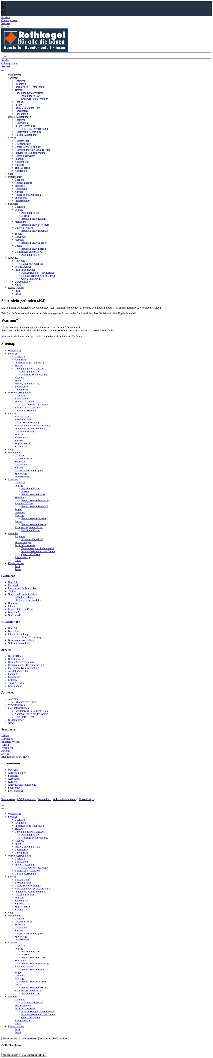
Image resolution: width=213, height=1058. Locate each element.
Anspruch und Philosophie (29, 194)
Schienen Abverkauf (32, 263)
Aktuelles (13, 533)
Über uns (19, 179)
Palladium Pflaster (30, 95)
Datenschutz (44, 799)
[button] (2, 70)
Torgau (18, 233)
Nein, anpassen (28, 1038)
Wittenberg (20, 236)
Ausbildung (21, 188)
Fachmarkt (20, 83)
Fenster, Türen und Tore (27, 107)
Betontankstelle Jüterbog (34, 242)
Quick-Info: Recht (30, 278)
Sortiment (13, 353)
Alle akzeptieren (10, 1038)
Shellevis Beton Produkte (34, 98)
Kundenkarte (21, 161)
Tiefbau (19, 89)
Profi (17, 290)
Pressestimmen (22, 200)
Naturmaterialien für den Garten (38, 275)
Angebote (20, 260)
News (18, 284)
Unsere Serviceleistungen (28, 146)
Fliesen (18, 104)
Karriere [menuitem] (5, 17)
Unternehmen (15, 452)
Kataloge (19, 164)
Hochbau (19, 101)
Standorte (20, 185)
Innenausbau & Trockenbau (29, 86)
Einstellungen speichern (32, 1055)
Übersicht (20, 80)
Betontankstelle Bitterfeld (34, 230)
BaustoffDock (22, 140)
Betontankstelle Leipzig (33, 218)
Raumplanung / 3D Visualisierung (32, 149)
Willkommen (14, 74)
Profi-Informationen (25, 269)
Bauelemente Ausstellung (28, 131)
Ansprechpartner (23, 182)
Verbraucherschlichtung (65, 799)
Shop (10, 173)
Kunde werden (16, 563)
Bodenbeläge (21, 110)
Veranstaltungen (23, 266)
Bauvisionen (21, 122)
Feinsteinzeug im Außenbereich (37, 272)
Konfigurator (21, 170)
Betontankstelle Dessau (33, 248)
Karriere (19, 191)
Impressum (30, 799)
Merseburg (21, 221)
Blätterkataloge (22, 281)
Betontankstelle (23, 143)
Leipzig (19, 209)
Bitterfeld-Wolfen (24, 227)
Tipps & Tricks (22, 167)
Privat (18, 293)
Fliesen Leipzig (87, 799)
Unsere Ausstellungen (19, 392)
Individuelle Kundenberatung (30, 152)
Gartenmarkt (21, 113)
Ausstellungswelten (25, 155)
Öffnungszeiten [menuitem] (9, 20)
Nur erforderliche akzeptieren (53, 1038)
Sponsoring (21, 197)
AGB (20, 799)
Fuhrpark (19, 158)
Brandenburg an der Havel (29, 251)
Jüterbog (19, 239)
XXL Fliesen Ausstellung (34, 128)
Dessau (19, 245)
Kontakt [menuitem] (5, 23)
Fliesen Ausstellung (25, 125)
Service (12, 413)
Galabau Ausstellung (25, 134)
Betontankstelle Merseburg (35, 224)
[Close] (2, 808)
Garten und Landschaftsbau (29, 92)
